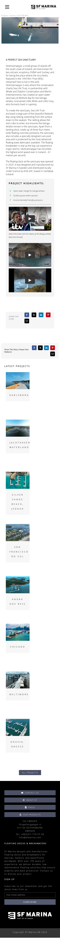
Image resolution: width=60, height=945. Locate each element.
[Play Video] (30, 218)
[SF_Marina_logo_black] (43, 6)
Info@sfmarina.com (30, 837)
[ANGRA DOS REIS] (18, 584)
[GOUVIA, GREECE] (18, 727)
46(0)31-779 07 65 (33, 834)
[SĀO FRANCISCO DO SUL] (18, 532)
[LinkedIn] (41, 315)
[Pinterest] (48, 315)
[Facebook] (27, 315)
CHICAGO (17, 646)
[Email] (27, 321)
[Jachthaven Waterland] (18, 428)
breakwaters (34, 854)
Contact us (46, 870)
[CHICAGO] (18, 632)
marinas (8, 857)
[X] (34, 315)
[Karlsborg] (18, 380)
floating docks (12, 854)
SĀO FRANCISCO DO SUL (19, 552)
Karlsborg (19, 395)
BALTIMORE (19, 694)
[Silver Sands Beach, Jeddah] (18, 480)
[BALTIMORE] (18, 679)
